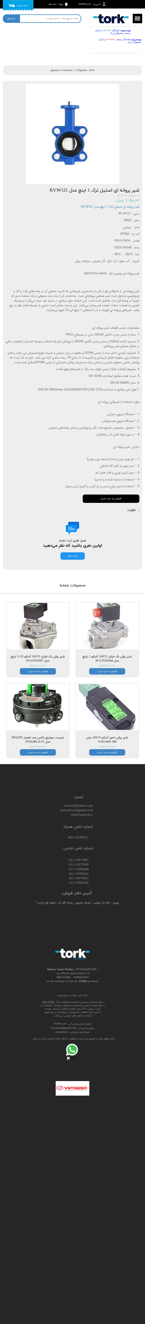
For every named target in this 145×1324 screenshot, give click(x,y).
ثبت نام (52, 4)
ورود (61, 4)
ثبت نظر (72, 556)
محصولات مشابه (72, 585)
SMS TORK (48, 1002)
